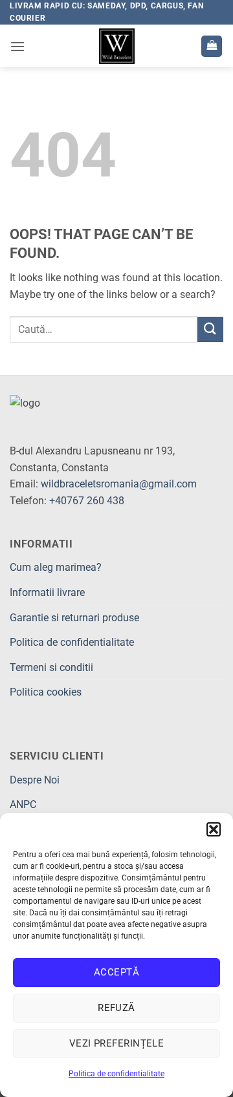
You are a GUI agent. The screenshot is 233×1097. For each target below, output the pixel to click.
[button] (213, 829)
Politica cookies (46, 692)
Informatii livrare (47, 592)
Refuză (116, 1008)
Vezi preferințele (116, 1043)
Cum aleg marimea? (56, 567)
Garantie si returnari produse (74, 618)
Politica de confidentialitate (116, 1073)
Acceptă (116, 972)
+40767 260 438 (86, 501)
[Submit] (210, 329)
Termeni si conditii (51, 667)
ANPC (23, 804)
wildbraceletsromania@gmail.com (119, 484)
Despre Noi (35, 780)
